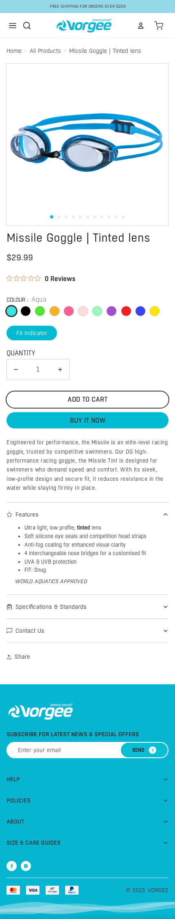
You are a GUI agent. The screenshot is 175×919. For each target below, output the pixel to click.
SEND (138, 750)
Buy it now (87, 420)
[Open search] (26, 25)
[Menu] (12, 25)
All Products (45, 51)
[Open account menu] (141, 26)
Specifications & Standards (51, 607)
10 (116, 217)
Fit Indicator (31, 333)
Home (14, 51)
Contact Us (29, 631)
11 (123, 217)
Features (27, 514)
